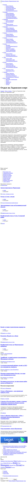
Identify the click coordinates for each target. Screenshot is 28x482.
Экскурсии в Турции (11, 41)
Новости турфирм (10, 48)
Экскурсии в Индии (10, 66)
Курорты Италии (10, 7)
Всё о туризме (6, 78)
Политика (8, 47)
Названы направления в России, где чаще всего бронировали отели (13, 374)
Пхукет (19, 465)
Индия (4, 62)
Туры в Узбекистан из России (10, 449)
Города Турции (9, 39)
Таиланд (5, 72)
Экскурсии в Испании (11, 17)
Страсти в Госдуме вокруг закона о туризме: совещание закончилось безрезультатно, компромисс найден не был (14, 403)
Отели (7, 80)
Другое (7, 84)
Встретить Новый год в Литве (9, 336)
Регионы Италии (10, 9)
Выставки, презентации (11, 79)
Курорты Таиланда (10, 74)
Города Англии (9, 24)
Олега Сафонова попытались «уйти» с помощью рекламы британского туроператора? (12, 417)
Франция (5, 26)
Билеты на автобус (7, 175)
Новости (8, 83)
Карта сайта (6, 473)
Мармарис (5, 465)
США (4, 57)
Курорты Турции (10, 40)
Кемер (15, 463)
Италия (5, 4)
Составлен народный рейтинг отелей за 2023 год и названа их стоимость (14, 366)
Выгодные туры (7, 171)
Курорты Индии (10, 64)
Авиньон (3, 461)
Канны (11, 463)
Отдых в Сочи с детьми (7, 196)
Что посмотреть (9, 21)
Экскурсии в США (10, 59)
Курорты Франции (10, 29)
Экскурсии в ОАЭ (10, 70)
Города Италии (9, 5)
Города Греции (9, 34)
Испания (5, 12)
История (8, 45)
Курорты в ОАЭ (9, 69)
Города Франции (10, 28)
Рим (23, 465)
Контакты (5, 472)
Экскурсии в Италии (11, 8)
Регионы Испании (10, 15)
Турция (5, 37)
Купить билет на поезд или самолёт (11, 450)
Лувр (19, 463)
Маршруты (8, 82)
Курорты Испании (10, 14)
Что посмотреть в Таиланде (12, 77)
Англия (5, 23)
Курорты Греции (10, 35)
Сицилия (3, 467)
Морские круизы (7, 176)
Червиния (13, 467)
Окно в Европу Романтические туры (17, 480)
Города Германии (10, 20)
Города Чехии (9, 53)
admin (4, 190)
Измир (5, 463)
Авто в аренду (6, 181)
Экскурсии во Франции (11, 30)
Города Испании (10, 13)
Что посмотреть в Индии (12, 67)
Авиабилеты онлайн (8, 173)
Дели (15, 461)
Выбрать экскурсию (8, 180)
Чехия (4, 52)
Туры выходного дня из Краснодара (11, 428)
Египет (5, 43)
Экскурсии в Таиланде (11, 75)
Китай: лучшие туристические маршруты (13, 327)
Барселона (10, 461)
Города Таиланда (10, 73)
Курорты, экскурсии (10, 55)
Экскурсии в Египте (10, 51)
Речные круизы (6, 178)
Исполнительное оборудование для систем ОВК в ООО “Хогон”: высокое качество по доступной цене (15, 447)
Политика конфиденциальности (10, 475)
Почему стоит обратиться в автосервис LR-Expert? (15, 452)
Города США (9, 58)
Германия (5, 19)
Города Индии (9, 63)
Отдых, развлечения (10, 50)
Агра (6, 461)
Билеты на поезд (7, 174)
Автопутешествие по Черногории (10, 188)
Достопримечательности (11, 10)
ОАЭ (4, 68)
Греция (5, 32)
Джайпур (19, 461)
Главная (5, 471)
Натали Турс (13, 465)
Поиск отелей (6, 179)
